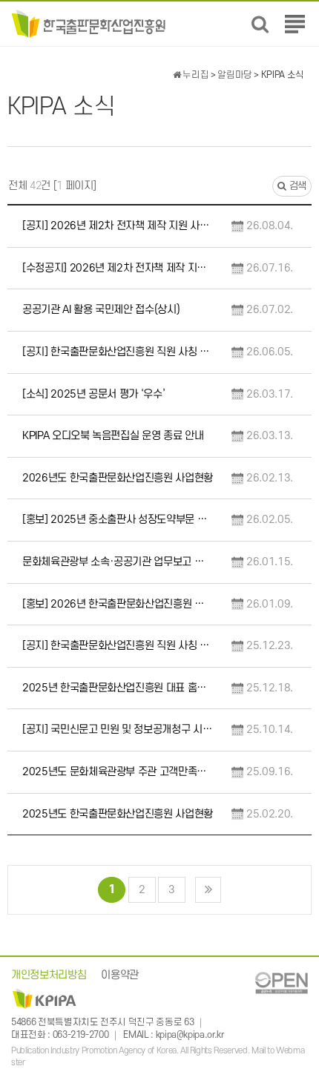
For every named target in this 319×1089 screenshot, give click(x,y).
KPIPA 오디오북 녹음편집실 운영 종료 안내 (112, 436)
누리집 (194, 75)
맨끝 (208, 890)
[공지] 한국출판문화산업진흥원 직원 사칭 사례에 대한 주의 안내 (117, 352)
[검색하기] (260, 24)
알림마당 (234, 75)
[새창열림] (281, 982)
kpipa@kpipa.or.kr (190, 1035)
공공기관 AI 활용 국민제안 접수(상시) (101, 309)
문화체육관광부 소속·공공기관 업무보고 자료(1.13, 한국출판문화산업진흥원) (117, 562)
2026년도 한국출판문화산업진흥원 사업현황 (117, 478)
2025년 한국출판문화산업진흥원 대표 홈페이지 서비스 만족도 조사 (117, 688)
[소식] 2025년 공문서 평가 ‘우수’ (93, 394)
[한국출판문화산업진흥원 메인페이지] (88, 23)
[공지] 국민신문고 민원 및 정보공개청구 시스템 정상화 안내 (117, 729)
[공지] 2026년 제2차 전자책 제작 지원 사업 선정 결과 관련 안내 (117, 226)
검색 (296, 185)
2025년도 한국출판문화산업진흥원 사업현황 (117, 814)
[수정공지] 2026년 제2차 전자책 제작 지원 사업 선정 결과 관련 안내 (117, 268)
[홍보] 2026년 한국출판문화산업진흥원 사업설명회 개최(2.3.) (117, 604)
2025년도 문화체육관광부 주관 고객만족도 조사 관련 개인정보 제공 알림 (117, 772)
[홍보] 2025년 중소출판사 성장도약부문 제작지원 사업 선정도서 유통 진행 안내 (117, 519)
